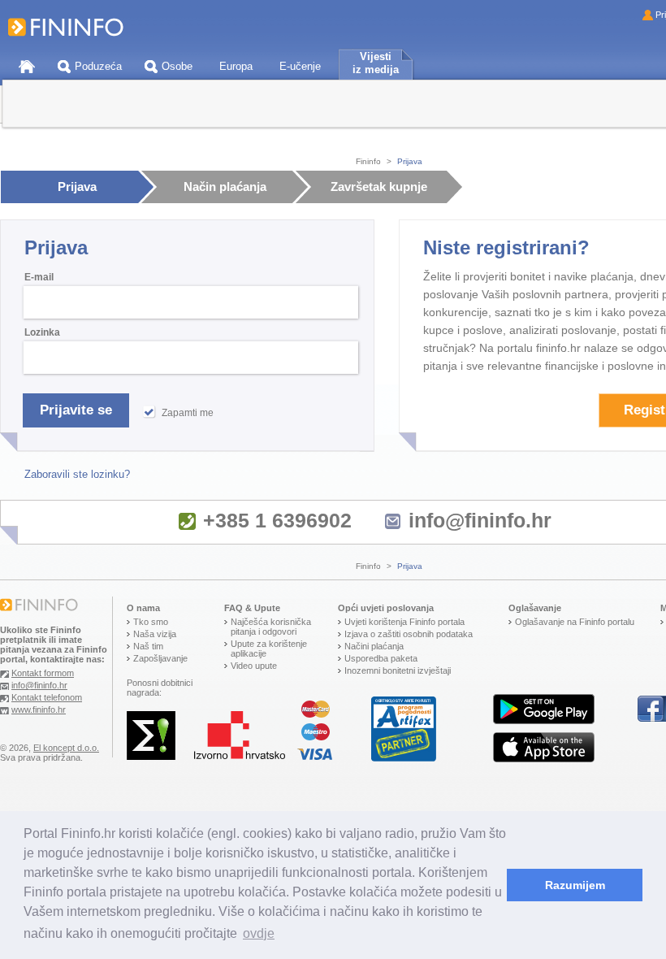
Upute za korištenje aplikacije (269, 648)
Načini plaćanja (374, 646)
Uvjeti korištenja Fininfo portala (404, 622)
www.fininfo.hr (38, 709)
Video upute (254, 665)
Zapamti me (188, 413)
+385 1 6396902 (277, 520)
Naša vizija (154, 634)
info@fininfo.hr (480, 520)
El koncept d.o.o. (66, 748)
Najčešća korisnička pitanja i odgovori (271, 626)
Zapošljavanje (160, 658)
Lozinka (42, 332)
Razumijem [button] (575, 885)
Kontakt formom (42, 673)
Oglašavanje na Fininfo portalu (574, 622)
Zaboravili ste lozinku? (77, 474)
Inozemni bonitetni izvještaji (397, 670)
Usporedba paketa (380, 658)
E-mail (39, 277)
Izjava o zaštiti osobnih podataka (408, 634)
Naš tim (148, 646)
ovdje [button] (259, 933)
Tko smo (150, 622)
